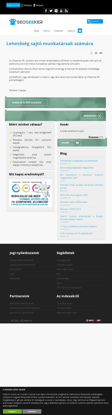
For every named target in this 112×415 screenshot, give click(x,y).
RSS (59, 273)
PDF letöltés (91, 53)
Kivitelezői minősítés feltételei (25, 307)
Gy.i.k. (60, 283)
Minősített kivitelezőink (21, 303)
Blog (36, 30)
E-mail (101, 53)
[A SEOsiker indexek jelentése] (30, 206)
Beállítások (32, 411)
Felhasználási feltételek (21, 260)
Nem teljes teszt (65, 269)
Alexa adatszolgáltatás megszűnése (77, 167)
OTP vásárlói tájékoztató (69, 287)
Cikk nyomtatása (96, 53)
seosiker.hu (26, 21)
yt (61, 10)
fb (46, 10)
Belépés (40, 5)
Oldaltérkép (63, 278)
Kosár (65, 142)
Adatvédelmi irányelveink (22, 264)
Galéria (71, 30)
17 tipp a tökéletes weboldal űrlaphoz (78, 226)
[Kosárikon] (80, 30)
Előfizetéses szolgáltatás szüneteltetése (79, 160)
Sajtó (12, 273)
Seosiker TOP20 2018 (70, 209)
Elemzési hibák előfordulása (73, 202)
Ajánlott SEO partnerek (21, 312)
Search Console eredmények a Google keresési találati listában (81, 218)
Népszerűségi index (67, 312)
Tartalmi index (64, 307)
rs (66, 10)
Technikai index (64, 303)
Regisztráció (13, 5)
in (56, 10)
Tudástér (58, 30)
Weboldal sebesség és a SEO (74, 195)
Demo (46, 30)
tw (51, 10)
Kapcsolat (15, 278)
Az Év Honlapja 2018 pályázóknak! (76, 233)
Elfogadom (12, 411)
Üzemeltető (16, 269)
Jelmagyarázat (64, 260)
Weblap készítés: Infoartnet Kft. (93, 320)
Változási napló (64, 264)
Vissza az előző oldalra (26, 102)
